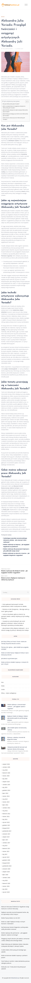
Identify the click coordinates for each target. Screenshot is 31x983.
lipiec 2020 (5, 874)
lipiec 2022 (5, 805)
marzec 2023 (5, 802)
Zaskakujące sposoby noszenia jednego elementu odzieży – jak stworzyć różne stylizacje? (15, 540)
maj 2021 (5, 845)
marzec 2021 (5, 851)
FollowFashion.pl (15, 978)
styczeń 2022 (6, 822)
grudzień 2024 (6, 790)
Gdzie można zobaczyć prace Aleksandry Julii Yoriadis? (14, 118)
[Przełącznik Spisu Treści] (26, 101)
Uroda (3, 689)
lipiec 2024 (5, 793)
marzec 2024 (5, 796)
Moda (3, 16)
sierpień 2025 (6, 781)
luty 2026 (4, 778)
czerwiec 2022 (6, 808)
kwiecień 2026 (6, 773)
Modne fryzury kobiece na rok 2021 (10, 918)
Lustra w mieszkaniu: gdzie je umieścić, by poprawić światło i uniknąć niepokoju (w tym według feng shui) (15, 616)
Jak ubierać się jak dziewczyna (9, 658)
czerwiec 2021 (6, 842)
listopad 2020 (6, 863)
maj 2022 (5, 810)
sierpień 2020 (6, 871)
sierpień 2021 (6, 837)
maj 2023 (5, 799)
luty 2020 (4, 889)
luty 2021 (4, 854)
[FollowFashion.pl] (10, 5)
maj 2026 (5, 770)
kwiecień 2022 (6, 813)
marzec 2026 (5, 776)
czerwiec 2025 (6, 784)
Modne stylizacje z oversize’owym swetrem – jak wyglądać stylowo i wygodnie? (16, 706)
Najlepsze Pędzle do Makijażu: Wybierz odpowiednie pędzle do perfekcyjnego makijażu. (17, 718)
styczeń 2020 (6, 892)
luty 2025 (4, 787)
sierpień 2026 (6, 764)
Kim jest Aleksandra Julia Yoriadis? (11, 104)
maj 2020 (5, 880)
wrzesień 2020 (6, 869)
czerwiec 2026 (6, 767)
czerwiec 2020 (6, 877)
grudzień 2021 (6, 825)
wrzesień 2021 (6, 834)
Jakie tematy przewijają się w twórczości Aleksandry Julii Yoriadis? (15, 114)
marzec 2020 (5, 886)
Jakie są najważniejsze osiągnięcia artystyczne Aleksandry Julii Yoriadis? (14, 107)
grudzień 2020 (6, 860)
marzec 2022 (5, 816)
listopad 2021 (6, 828)
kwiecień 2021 (6, 848)
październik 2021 (6, 831)
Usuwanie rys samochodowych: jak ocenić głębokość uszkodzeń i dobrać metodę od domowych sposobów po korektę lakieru (13, 623)
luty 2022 (4, 819)
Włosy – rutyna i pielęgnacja (8, 693)
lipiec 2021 (5, 840)
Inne (2, 682)
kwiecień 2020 (6, 883)
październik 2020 (6, 866)
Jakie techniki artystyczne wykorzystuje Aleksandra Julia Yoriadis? (15, 110)
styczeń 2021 (6, 857)
